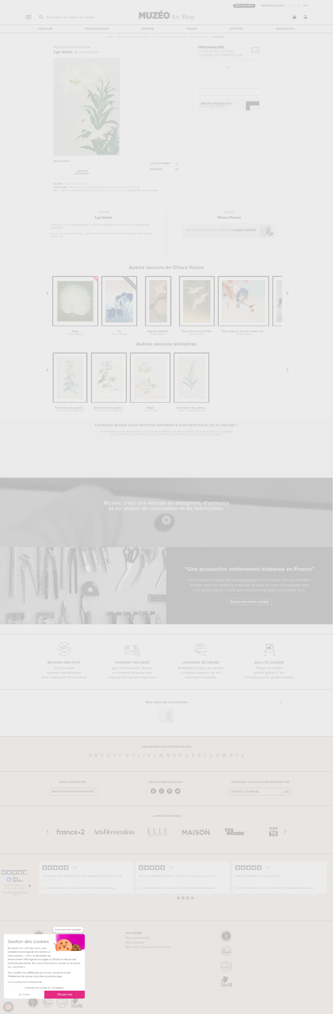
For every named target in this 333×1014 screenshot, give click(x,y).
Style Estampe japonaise (169, 37)
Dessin (191, 29)
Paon (75, 332)
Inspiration (285, 29)
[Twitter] (179, 793)
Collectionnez (160, 163)
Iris (119, 332)
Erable (150, 409)
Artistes (236, 29)
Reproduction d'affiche (133, 37)
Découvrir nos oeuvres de (221, 230)
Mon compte (134, 942)
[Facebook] (154, 793)
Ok (286, 791)
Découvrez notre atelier (249, 602)
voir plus (48, 879)
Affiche (147, 29)
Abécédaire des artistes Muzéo (167, 747)
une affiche (78, 225)
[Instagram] (162, 793)
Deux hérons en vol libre (197, 332)
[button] (8, 1007)
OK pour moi (64, 994)
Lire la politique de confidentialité (25, 982)
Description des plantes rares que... (70, 409)
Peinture (45, 29)
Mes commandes (137, 937)
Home (109, 37)
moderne (107, 225)
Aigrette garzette (158, 332)
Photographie (97, 29)
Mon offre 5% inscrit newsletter (148, 947)
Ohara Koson (199, 37)
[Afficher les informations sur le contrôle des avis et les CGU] (29, 885)
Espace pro (244, 6)
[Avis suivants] (330, 877)
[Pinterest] (170, 793)
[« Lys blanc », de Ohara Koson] (165, 715)
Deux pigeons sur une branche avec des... (243, 332)
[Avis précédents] (36, 877)
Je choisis (24, 994)
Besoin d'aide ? (273, 6)
